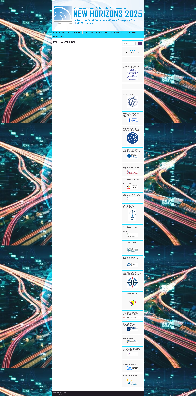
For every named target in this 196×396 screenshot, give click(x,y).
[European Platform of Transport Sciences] (132, 382)
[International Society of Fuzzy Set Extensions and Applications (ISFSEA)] (132, 368)
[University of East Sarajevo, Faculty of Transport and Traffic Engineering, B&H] (132, 74)
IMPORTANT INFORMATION (113, 32)
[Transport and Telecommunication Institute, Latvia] (132, 329)
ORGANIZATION (64, 32)
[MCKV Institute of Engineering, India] (132, 341)
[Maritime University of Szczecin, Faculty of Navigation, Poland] (132, 215)
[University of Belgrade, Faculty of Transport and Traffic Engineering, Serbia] (132, 138)
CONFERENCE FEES (130, 32)
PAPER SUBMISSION (96, 32)
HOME (55, 32)
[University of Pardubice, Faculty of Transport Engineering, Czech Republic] (132, 156)
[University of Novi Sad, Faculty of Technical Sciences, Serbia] (132, 102)
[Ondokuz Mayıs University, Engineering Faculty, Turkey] (132, 198)
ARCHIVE (55, 36)
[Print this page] (118, 44)
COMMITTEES (76, 32)
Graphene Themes (64, 394)
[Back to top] (192, 392)
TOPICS (86, 32)
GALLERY (63, 36)
